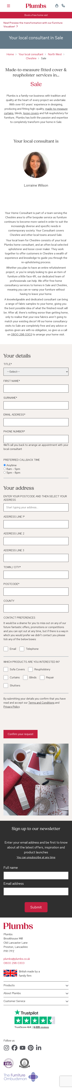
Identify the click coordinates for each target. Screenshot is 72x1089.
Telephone (32, 649)
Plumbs (36, 6)
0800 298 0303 (21, 334)
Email (13, 649)
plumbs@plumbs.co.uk (16, 959)
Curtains (15, 677)
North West (55, 54)
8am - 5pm (13, 469)
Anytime (11, 465)
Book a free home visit (36, 15)
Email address (13, 884)
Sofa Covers (17, 669)
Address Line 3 (13, 550)
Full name (10, 868)
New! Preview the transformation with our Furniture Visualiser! (33, 24)
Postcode (11, 584)
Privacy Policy (11, 707)
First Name (11, 381)
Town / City (12, 567)
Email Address (14, 414)
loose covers (31, 113)
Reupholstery (42, 669)
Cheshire (31, 58)
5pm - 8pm (13, 472)
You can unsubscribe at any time (36, 857)
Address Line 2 (13, 533)
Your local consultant (31, 54)
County (8, 601)
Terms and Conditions (41, 702)
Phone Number (14, 431)
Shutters (15, 685)
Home (10, 54)
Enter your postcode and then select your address (35, 498)
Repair (50, 677)
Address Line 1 (14, 516)
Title (7, 364)
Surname (10, 398)
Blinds (32, 677)
